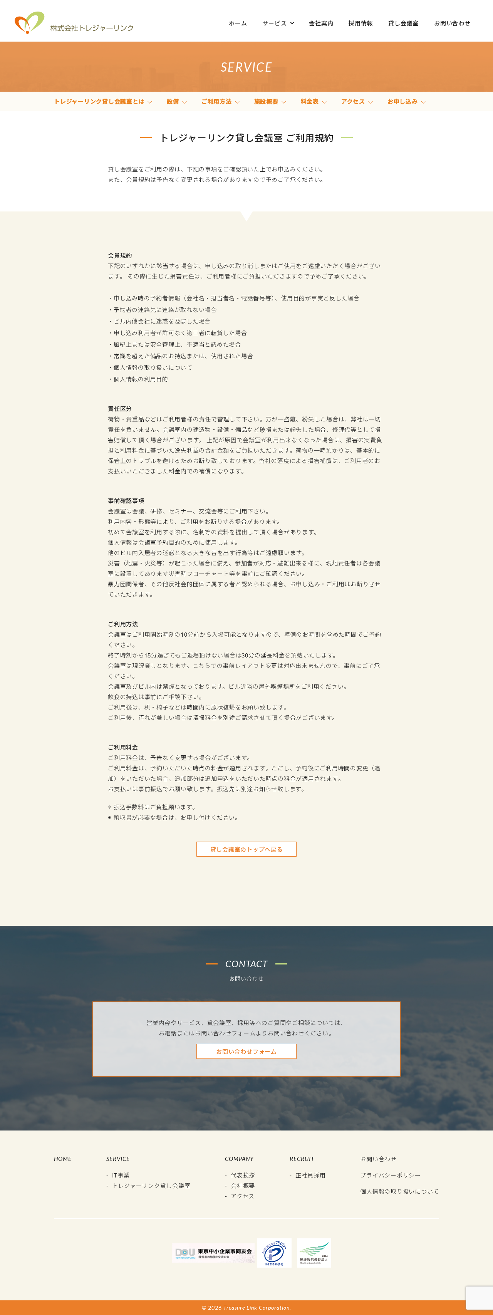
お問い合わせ (452, 23)
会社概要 (243, 1185)
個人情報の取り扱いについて (399, 1191)
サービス (274, 23)
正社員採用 (310, 1175)
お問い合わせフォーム (246, 1051)
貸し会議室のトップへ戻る (246, 849)
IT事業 (121, 1175)
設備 (173, 101)
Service (118, 1158)
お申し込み (402, 101)
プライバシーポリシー (390, 1175)
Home (63, 1158)
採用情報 (361, 23)
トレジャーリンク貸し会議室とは (99, 101)
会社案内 (321, 23)
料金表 (310, 101)
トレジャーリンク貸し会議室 (151, 1185)
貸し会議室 (403, 23)
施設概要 (266, 101)
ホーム (238, 23)
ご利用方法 (216, 101)
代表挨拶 (243, 1175)
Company (239, 1158)
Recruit (302, 1158)
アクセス (353, 101)
